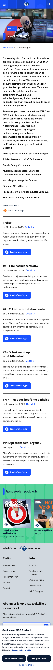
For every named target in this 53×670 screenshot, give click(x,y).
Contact (33, 565)
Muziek (6, 582)
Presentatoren (10, 577)
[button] (4, 4)
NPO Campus (36, 591)
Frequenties (9, 565)
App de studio (36, 580)
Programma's (9, 571)
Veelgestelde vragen (36, 572)
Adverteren (35, 586)
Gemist (6, 588)
